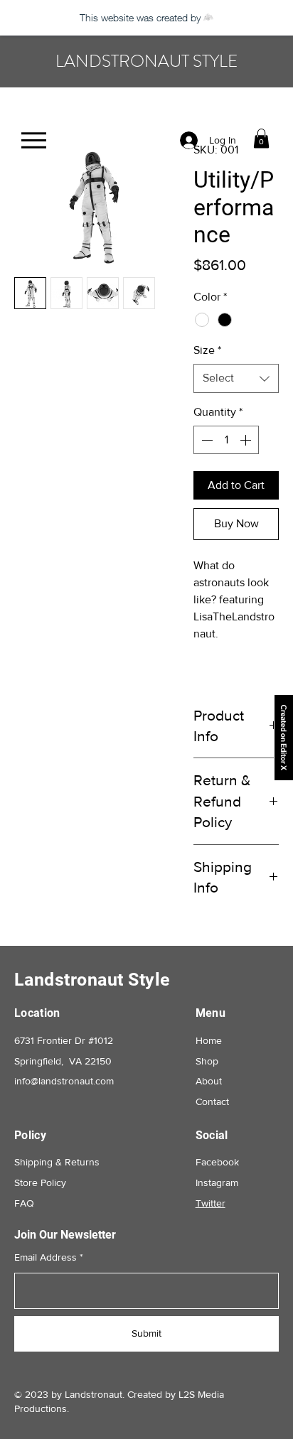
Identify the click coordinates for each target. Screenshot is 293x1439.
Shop (207, 1061)
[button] (261, 138)
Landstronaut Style (92, 979)
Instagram (217, 1182)
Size (207, 350)
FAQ (24, 1203)
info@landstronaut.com (64, 1081)
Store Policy (40, 1182)
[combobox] (236, 378)
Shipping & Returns (57, 1162)
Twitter (210, 1203)
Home (209, 1040)
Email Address (45, 1257)
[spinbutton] (226, 439)
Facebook (217, 1162)
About (209, 1081)
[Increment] (247, 439)
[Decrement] (205, 439)
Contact (212, 1101)
